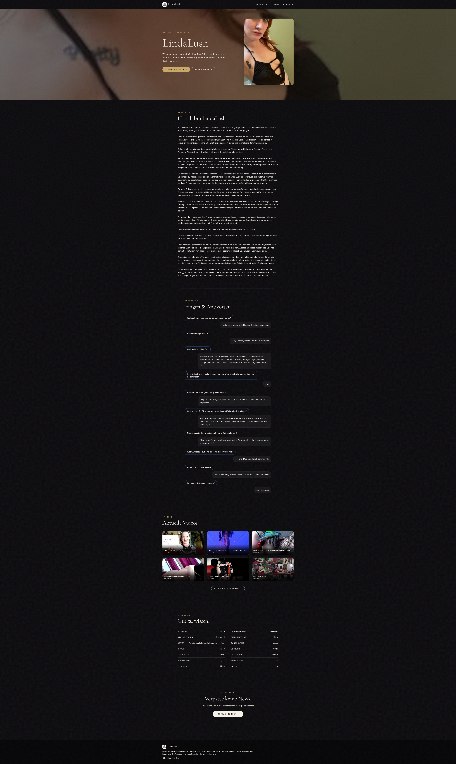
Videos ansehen (176, 69)
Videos (275, 4)
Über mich (262, 4)
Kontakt (288, 4)
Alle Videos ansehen (228, 589)
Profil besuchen (228, 714)
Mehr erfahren (203, 69)
